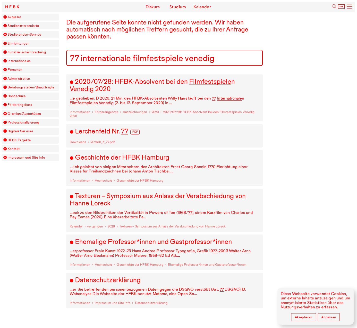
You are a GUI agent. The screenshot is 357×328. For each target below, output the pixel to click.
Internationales (19, 61)
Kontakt (14, 149)
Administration (19, 78)
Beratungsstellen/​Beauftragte (31, 87)
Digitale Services (20, 131)
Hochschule (17, 96)
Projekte (19, 140)
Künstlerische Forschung (27, 52)
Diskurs (153, 6)
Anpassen (328, 317)
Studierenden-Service (24, 34)
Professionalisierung (23, 122)
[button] (5, 17)
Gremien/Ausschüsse (24, 114)
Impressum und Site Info (26, 157)
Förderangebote (20, 105)
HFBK (13, 7)
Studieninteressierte (23, 26)
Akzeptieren (303, 317)
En (341, 7)
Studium (178, 6)
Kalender (202, 6)
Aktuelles (15, 17)
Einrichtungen (18, 43)
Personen (15, 69)
